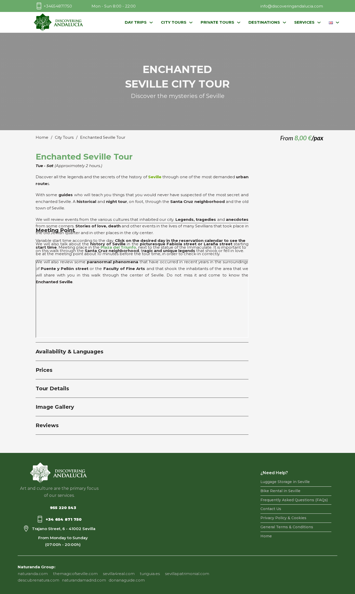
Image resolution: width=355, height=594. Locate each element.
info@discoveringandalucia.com (291, 6)
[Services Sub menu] (319, 22)
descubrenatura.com (38, 580)
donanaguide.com (127, 580)
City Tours (173, 22)
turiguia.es (150, 573)
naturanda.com (33, 573)
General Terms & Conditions (286, 527)
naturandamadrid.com (84, 580)
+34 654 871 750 (64, 519)
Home (42, 137)
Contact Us (270, 508)
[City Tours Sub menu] (191, 22)
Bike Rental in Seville (280, 491)
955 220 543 (63, 507)
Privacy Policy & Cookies (283, 518)
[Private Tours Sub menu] (239, 22)
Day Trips (136, 22)
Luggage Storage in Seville (285, 481)
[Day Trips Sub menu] (151, 22)
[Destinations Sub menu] (284, 22)
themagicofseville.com (75, 573)
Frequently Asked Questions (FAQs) (294, 500)
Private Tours (217, 22)
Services (304, 22)
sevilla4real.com (119, 573)
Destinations (264, 22)
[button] (142, 351)
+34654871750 (58, 6)
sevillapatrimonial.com (187, 573)
